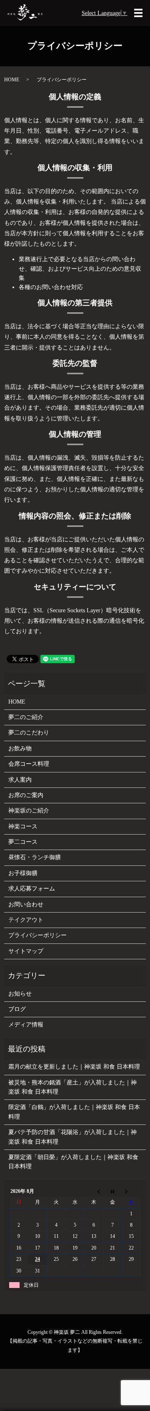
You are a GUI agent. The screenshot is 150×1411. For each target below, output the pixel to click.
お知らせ (20, 994)
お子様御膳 (23, 873)
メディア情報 (25, 1024)
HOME (11, 80)
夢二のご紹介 (25, 717)
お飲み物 (20, 748)
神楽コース (23, 826)
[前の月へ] (94, 1191)
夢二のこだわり (28, 732)
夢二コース (23, 842)
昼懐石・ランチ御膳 (34, 857)
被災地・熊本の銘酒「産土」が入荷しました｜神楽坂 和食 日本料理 (72, 1087)
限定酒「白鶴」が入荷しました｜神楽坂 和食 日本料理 (74, 1111)
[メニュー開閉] (138, 13)
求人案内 (20, 780)
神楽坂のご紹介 (28, 810)
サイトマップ (25, 951)
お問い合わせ (25, 904)
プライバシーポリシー (37, 935)
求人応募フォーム (31, 888)
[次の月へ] (131, 1191)
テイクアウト (25, 920)
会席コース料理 (28, 764)
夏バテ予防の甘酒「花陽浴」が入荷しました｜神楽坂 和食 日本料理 (72, 1136)
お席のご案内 (25, 795)
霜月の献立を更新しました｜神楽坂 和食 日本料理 (74, 1067)
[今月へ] (112, 1191)
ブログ (17, 1009)
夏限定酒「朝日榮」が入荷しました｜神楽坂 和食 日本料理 (73, 1162)
